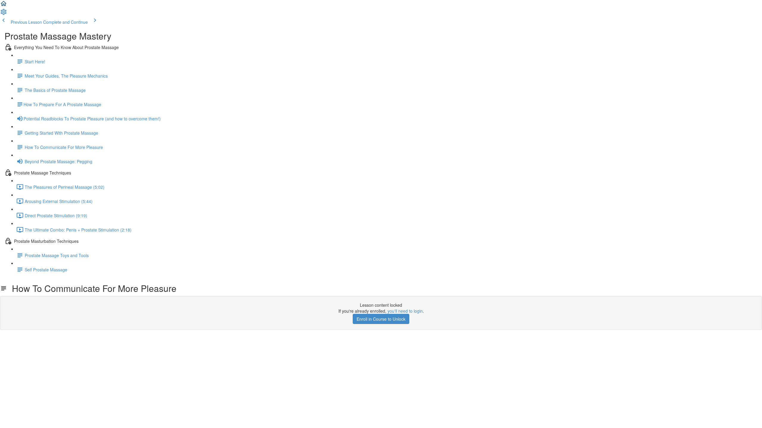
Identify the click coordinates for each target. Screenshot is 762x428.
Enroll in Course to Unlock (381, 319)
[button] (3, 5)
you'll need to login (405, 311)
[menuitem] (3, 14)
